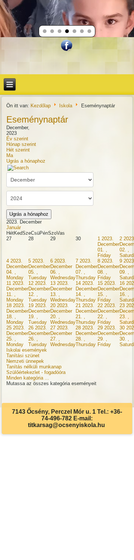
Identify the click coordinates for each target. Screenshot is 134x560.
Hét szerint (18, 150)
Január (13, 227)
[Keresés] (18, 167)
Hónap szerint (21, 144)
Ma (9, 155)
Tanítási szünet (22, 355)
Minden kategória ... (27, 378)
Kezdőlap (41, 105)
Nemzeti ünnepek (25, 361)
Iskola (65, 105)
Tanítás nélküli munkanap (33, 366)
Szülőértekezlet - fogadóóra (36, 372)
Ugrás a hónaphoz (25, 161)
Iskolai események (26, 350)
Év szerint (17, 138)
